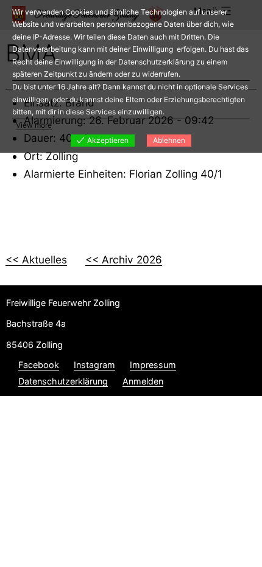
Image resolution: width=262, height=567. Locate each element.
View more (34, 125)
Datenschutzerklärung (63, 381)
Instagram (94, 365)
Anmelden (142, 381)
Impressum (153, 365)
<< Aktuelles (36, 259)
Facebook (38, 365)
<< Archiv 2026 (123, 259)
